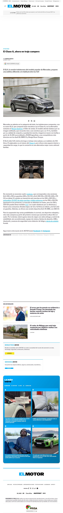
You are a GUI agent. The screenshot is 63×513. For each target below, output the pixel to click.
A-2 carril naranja (40, 1)
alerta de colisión (52, 221)
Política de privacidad (17, 484)
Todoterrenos (39, 235)
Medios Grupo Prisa (31, 511)
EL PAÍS (20, 385)
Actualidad (6, 48)
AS (23, 385)
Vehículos (52, 235)
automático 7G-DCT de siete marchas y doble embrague (23, 200)
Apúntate (9, 353)
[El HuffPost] (50, 6)
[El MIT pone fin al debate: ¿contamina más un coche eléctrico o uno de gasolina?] (45, 417)
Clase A (32, 143)
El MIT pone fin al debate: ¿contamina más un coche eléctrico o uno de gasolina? (45, 419)
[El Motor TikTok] (35, 488)
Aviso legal (9, 484)
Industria (25, 235)
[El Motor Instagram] (32, 488)
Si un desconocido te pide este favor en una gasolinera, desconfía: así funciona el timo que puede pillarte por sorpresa (17, 456)
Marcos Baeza (9, 58)
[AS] (38, 6)
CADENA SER (28, 385)
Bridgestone (56, 1)
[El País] (34, 6)
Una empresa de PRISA (31, 507)
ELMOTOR (7, 385)
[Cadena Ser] (57, 6)
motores (30, 194)
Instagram (46, 231)
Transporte (46, 235)
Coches (20, 235)
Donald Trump (48, 1)
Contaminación (16, 1)
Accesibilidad (47, 484)
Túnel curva (31, 1)
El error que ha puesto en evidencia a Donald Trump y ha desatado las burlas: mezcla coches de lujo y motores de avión (44, 310)
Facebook (36, 231)
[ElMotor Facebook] (28, 488)
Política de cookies (39, 484)
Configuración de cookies (28, 484)
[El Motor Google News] (37, 488)
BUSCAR (9, 368)
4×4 (26, 205)
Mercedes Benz (32, 235)
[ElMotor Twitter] (30, 488)
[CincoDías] (43, 6)
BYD (10, 1)
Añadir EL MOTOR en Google (13, 63)
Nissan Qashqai (17, 129)
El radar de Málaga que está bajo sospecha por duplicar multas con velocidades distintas (43, 327)
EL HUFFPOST (14, 385)
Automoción (15, 235)
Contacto (53, 484)
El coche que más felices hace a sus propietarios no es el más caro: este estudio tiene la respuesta (44, 456)
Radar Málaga (24, 1)
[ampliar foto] (31, 170)
